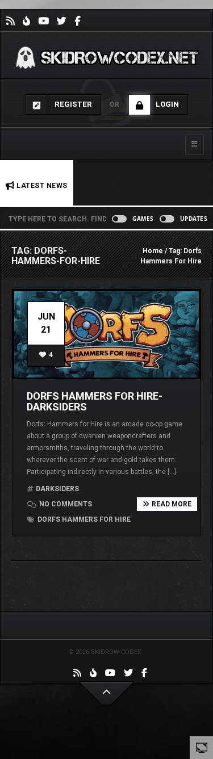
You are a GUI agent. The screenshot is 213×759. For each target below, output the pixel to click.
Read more (171, 504)
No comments (64, 504)
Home (153, 251)
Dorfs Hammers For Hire (83, 519)
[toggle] (201, 747)
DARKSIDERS (57, 489)
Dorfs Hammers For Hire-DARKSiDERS (94, 401)
